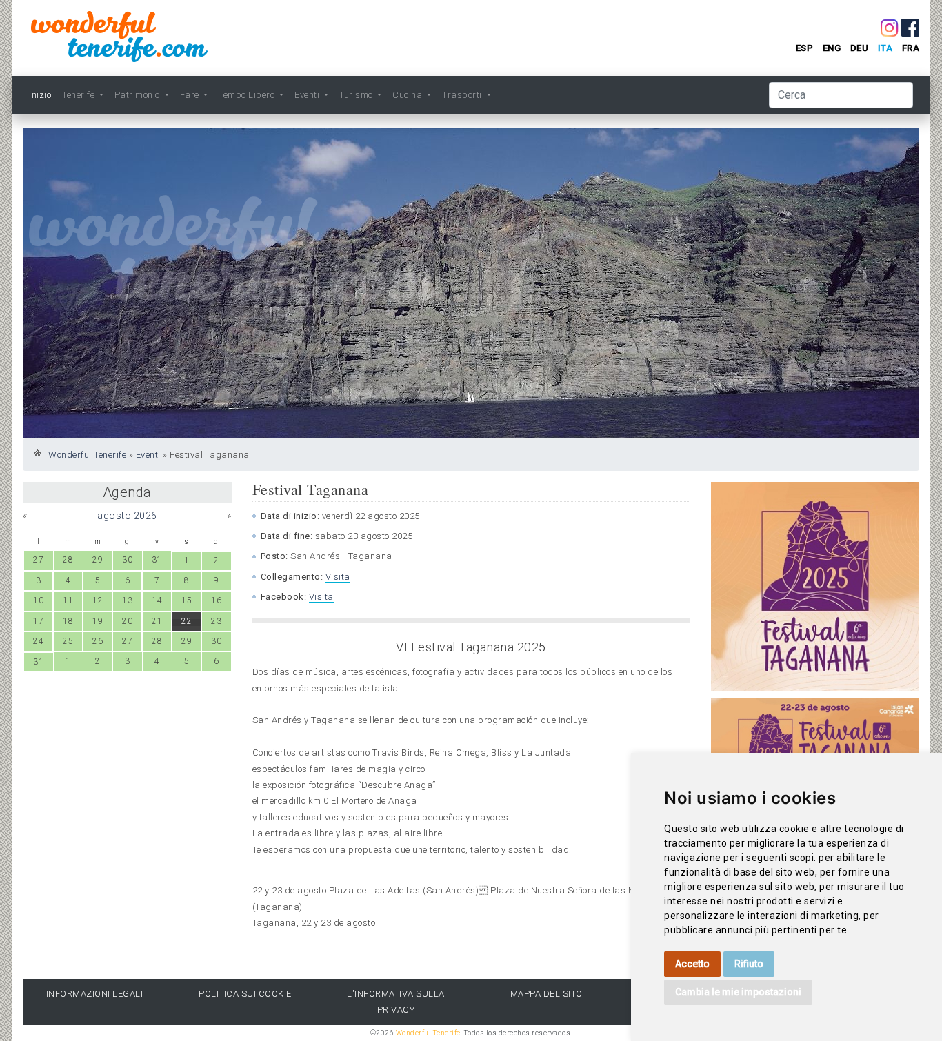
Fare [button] (191, 95)
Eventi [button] (308, 95)
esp (805, 48)
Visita (337, 577)
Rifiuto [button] (748, 963)
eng (832, 48)
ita (885, 48)
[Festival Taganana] (815, 586)
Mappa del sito (546, 994)
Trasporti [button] (463, 95)
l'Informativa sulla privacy (396, 1002)
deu (859, 48)
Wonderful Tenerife (87, 454)
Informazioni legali (94, 994)
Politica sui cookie (245, 994)
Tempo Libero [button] (248, 95)
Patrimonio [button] (138, 95)
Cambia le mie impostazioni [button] (738, 992)
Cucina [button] (408, 95)
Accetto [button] (692, 963)
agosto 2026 (127, 515)
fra (911, 48)
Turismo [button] (357, 95)
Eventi (148, 454)
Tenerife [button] (79, 95)
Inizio (40, 95)
